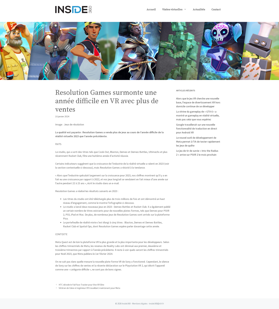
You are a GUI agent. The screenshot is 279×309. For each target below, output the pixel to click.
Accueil (151, 9)
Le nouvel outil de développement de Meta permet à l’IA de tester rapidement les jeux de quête (198, 141)
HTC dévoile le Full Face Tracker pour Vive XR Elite (81, 284)
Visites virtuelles (172, 9)
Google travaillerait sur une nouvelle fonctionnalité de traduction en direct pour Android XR (196, 128)
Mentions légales (139, 303)
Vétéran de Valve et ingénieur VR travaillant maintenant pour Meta (89, 288)
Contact (216, 9)
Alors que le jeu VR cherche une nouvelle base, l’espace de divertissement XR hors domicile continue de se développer (198, 102)
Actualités (199, 9)
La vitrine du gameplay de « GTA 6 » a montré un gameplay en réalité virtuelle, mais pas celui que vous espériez (197, 115)
